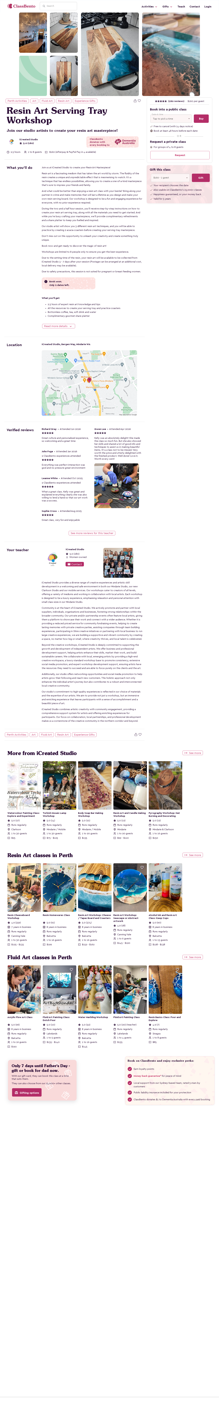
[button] (96, 563)
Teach (181, 6)
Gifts (165, 6)
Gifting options (27, 1092)
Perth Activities (17, 101)
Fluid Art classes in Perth (39, 957)
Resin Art (63, 101)
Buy (201, 118)
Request (180, 155)
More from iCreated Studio (42, 753)
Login (207, 6)
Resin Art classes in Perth (40, 855)
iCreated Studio (28, 139)
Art (34, 101)
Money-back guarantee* (147, 1076)
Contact (195, 6)
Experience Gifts (85, 101)
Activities (148, 6)
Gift (200, 177)
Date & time (157, 114)
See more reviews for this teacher (92, 533)
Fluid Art (47, 101)
